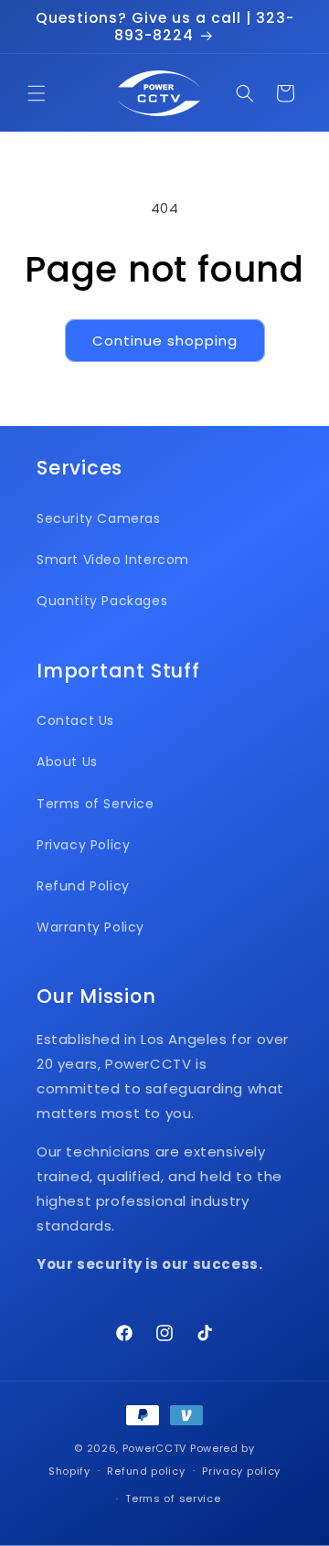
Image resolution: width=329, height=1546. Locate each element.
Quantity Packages (102, 601)
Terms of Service (95, 803)
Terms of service (172, 1498)
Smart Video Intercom (113, 559)
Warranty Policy (90, 927)
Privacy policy (241, 1471)
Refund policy (146, 1471)
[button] (36, 93)
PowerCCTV (154, 1448)
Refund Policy (83, 886)
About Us (67, 761)
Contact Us (75, 720)
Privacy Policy (83, 845)
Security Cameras (99, 518)
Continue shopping (165, 340)
